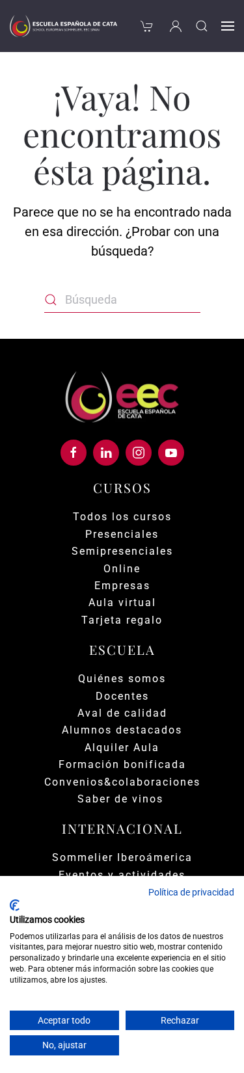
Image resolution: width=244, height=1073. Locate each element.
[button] (201, 26)
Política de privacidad (191, 892)
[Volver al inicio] (63, 26)
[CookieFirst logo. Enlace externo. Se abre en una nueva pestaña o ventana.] (15, 905)
